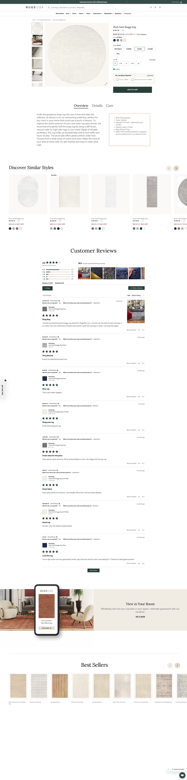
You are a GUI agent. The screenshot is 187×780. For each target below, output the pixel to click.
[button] (118, 29)
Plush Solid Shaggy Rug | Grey (57, 310)
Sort (128, 295)
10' (138, 63)
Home (33, 20)
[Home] (34, 8)
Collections (97, 13)
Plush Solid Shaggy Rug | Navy (57, 379)
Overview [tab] (81, 106)
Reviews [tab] (47, 283)
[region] (111, 273)
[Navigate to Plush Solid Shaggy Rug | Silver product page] (152, 192)
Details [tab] (97, 106)
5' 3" (121, 63)
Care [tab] (109, 106)
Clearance (127, 13)
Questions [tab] (59, 283)
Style (88, 13)
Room (81, 13)
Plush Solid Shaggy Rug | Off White (59, 412)
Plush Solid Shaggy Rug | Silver (57, 346)
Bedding (118, 13)
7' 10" (132, 63)
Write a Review (138, 288)
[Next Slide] (143, 273)
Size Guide (152, 59)
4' (115, 63)
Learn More (150, 75)
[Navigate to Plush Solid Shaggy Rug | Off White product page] (28, 192)
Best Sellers (60, 13)
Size (67, 13)
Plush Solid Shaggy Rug (59, 20)
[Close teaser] (5, 380)
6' (126, 63)
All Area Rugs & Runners (44, 20)
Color (74, 13)
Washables (108, 13)
